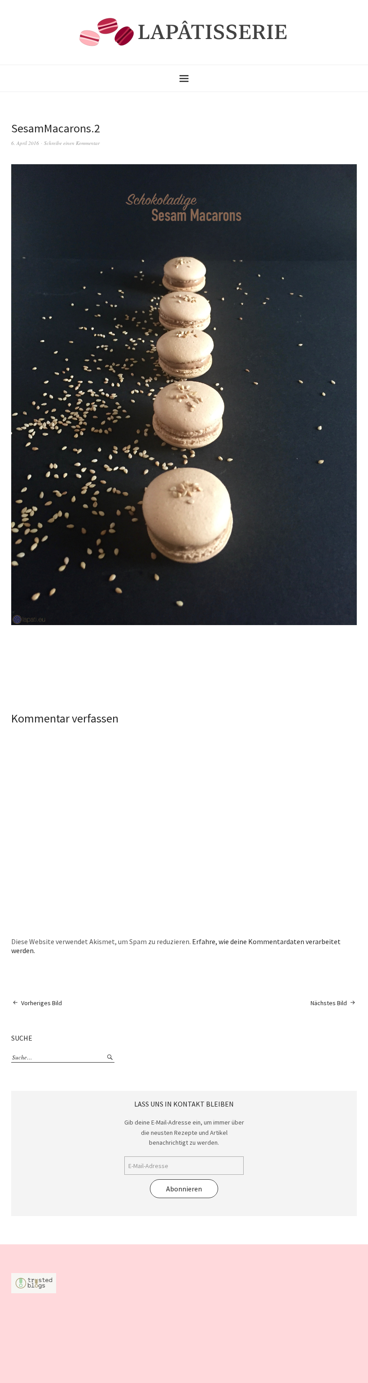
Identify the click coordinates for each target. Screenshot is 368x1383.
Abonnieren (184, 1188)
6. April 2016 (25, 143)
